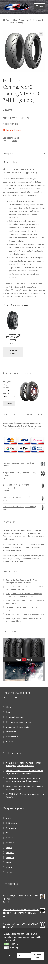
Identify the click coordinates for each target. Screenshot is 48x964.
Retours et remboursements (18, 722)
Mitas (8, 862)
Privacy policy (12, 736)
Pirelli (9, 867)
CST (8, 832)
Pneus (21, 20)
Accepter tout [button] (38, 955)
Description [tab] (8, 153)
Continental (11, 828)
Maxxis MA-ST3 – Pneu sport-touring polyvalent (25, 614)
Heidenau (10, 842)
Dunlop (9, 837)
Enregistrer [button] (24, 956)
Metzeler (10, 852)
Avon (8, 818)
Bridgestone (11, 823)
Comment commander (16, 717)
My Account (11, 731)
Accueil (8, 20)
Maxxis (9, 847)
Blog (8, 712)
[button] (41, 34)
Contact (9, 741)
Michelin (10, 857)
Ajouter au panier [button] (12, 352)
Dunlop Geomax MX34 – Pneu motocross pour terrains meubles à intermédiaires (24, 595)
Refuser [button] (10, 956)
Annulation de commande (17, 727)
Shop (15, 20)
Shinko (9, 872)
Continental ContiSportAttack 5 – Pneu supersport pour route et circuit (21, 581)
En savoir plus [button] (10, 940)
